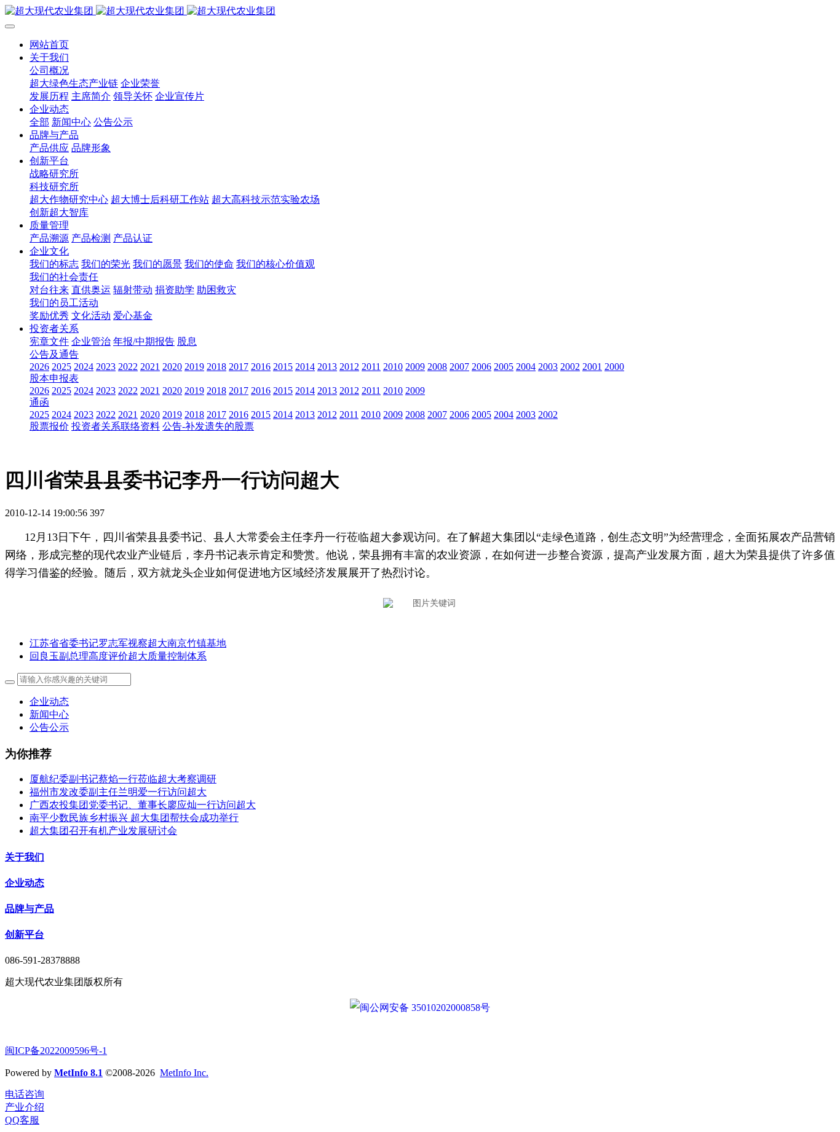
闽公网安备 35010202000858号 (425, 1007)
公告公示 (49, 727)
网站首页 (49, 44)
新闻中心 (49, 714)
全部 (39, 122)
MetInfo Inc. (184, 1072)
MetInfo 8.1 (78, 1072)
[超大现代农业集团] (420, 11)
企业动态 (49, 701)
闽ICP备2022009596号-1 (56, 1050)
